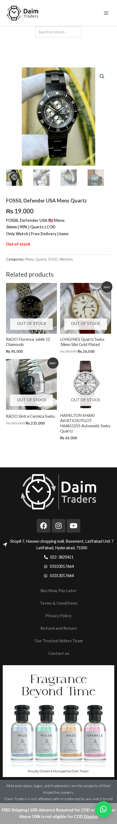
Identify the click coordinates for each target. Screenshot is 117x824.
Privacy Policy (58, 615)
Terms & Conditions (58, 603)
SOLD (53, 259)
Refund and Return (59, 628)
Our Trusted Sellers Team (59, 640)
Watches (66, 259)
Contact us (58, 653)
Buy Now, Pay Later (58, 590)
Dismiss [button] (91, 816)
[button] (102, 76)
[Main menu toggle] (106, 12)
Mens (29, 259)
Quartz (41, 259)
